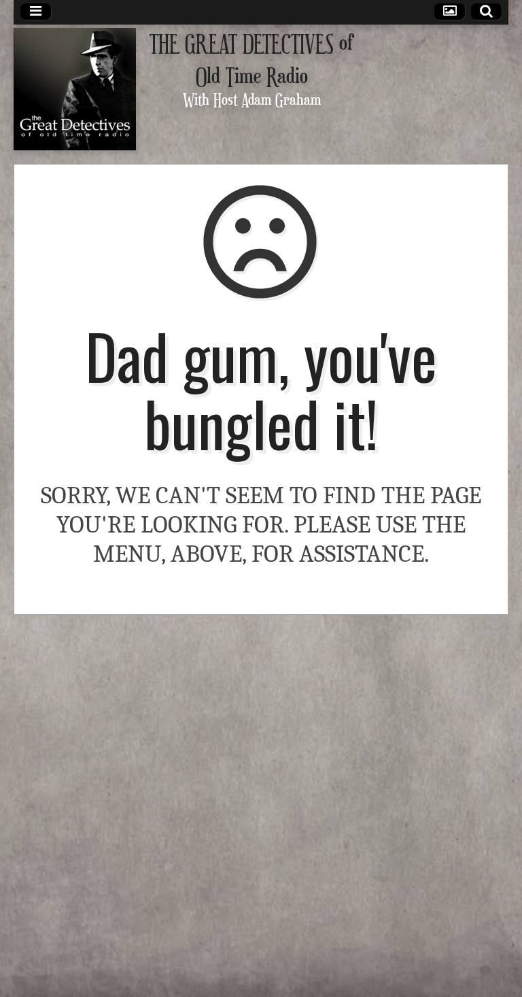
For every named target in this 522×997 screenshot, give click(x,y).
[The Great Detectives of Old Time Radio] (75, 89)
